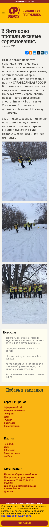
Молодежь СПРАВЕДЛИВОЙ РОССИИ (18, 481)
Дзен (6, 416)
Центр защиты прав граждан (19, 477)
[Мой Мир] (34, 52)
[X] (38, 52)
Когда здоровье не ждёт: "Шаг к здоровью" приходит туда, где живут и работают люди (23, 367)
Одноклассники (12, 426)
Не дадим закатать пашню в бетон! (20, 349)
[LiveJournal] (42, 52)
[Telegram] (46, 52)
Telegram (8, 413)
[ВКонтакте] (27, 52)
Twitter (8, 420)
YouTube (8, 456)
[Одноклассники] (30, 52)
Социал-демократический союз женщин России (20, 487)
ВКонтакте (9, 423)
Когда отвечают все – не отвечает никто (24, 375)
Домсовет (9, 491)
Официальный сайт (14, 407)
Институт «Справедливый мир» (20, 474)
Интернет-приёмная (14, 410)
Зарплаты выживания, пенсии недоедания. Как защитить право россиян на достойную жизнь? (23, 340)
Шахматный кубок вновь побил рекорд (22, 357)
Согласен (24, 523)
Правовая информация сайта (16, 516)
